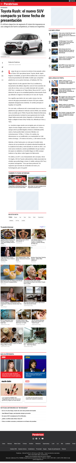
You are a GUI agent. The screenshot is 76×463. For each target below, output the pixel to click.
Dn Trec (17, 220)
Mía (62, 443)
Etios (29, 217)
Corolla (23, 220)
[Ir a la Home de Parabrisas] (10, 4)
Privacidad (39, 449)
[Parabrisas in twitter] (39, 439)
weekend (35, 381)
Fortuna (25, 443)
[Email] (2, 80)
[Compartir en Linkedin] (2, 75)
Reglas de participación (54, 449)
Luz (58, 443)
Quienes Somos (22, 449)
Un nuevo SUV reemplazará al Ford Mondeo (14, 416)
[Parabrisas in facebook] (36, 439)
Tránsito (64, 449)
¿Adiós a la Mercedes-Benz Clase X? (12, 418)
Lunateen (67, 443)
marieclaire (12, 381)
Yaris (25, 217)
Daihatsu (11, 220)
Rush (34, 217)
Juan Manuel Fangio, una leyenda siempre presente (16, 413)
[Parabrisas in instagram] (33, 439)
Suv (20, 217)
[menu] (2, 4)
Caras (3, 443)
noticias (35, 357)
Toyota (15, 217)
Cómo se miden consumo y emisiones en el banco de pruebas (19, 421)
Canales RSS (13, 449)
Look (53, 443)
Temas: (10, 217)
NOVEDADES (4, 7)
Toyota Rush (40, 217)
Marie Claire (17, 443)
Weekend (38, 443)
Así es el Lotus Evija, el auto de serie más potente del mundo (19, 410)
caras (12, 357)
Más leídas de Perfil (56, 78)
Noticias (9, 443)
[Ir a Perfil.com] (72, 1)
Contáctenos (31, 449)
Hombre (31, 443)
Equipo (45, 449)
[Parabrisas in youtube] (42, 439)
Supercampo (46, 443)
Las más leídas (54, 30)
